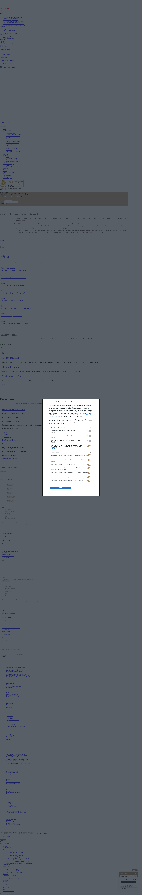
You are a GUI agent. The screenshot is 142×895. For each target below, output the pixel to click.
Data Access (71, 493)
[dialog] (71, 447)
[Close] (96, 402)
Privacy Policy (79, 493)
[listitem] (71, 427)
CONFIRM (60, 487)
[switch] (89, 431)
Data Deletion (62, 493)
